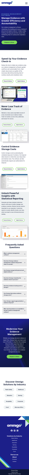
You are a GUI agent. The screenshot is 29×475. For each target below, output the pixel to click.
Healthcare (21, 389)
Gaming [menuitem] (14, 444)
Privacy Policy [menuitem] (14, 470)
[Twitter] (14, 430)
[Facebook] (12, 430)
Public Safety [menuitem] (14, 438)
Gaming (20, 395)
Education (9, 395)
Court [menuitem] (14, 451)
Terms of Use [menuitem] (14, 472)
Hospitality (9, 401)
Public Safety (8, 389)
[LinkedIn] (17, 430)
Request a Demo (9, 42)
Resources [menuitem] (14, 454)
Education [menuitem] (14, 442)
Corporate (20, 401)
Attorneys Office (19, 407)
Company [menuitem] (14, 459)
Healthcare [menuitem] (14, 440)
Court (7, 407)
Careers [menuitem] (14, 461)
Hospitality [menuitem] (14, 447)
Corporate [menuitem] (14, 449)
